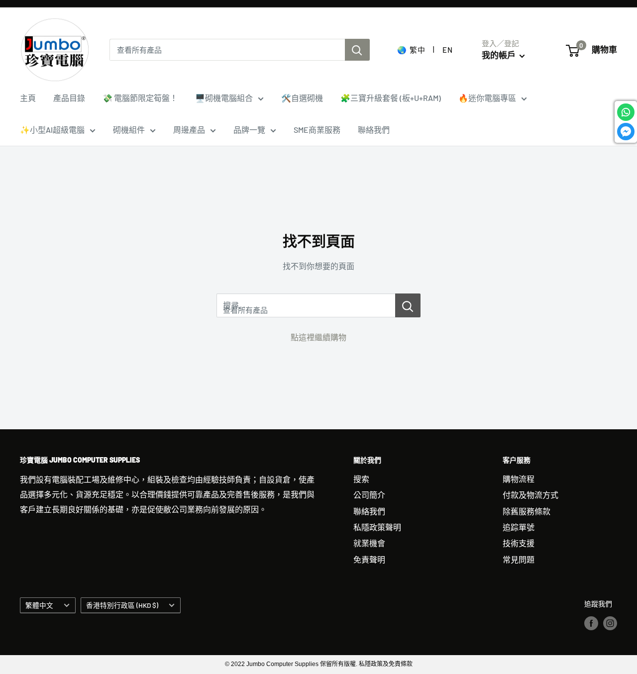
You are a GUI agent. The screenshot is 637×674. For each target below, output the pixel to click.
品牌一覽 (249, 129)
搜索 (361, 478)
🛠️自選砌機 (302, 97)
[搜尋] (357, 50)
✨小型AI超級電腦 (52, 129)
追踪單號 (518, 527)
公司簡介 (369, 494)
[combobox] (227, 50)
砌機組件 (129, 129)
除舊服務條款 (526, 511)
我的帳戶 (499, 55)
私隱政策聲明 (377, 527)
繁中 (417, 49)
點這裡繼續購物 (318, 337)
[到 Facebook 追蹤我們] (591, 623)
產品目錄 (69, 97)
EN (447, 49)
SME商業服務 (317, 129)
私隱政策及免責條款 (386, 664)
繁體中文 (39, 605)
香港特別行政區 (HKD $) (122, 605)
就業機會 (369, 543)
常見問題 (518, 559)
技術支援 (518, 543)
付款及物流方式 (530, 494)
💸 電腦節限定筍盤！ (140, 97)
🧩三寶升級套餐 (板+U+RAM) (390, 97)
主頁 (28, 97)
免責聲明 (369, 559)
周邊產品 (189, 129)
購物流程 (518, 478)
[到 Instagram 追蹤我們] (610, 623)
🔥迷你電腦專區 (487, 97)
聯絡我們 (374, 129)
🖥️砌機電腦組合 (224, 97)
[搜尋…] (408, 305)
